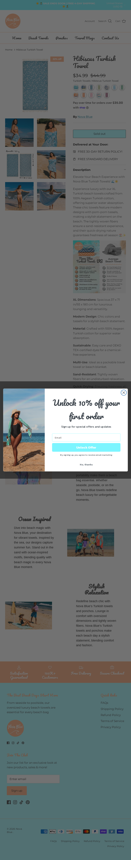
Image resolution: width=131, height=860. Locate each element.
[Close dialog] (124, 392)
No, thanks (86, 464)
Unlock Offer (86, 447)
